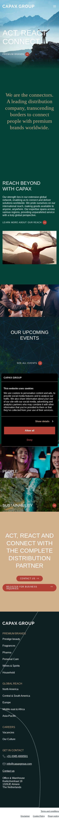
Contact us (8, 771)
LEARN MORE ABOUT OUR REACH (22, 222)
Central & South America (16, 696)
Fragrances (9, 646)
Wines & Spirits (11, 666)
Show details (42, 421)
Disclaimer (25, 816)
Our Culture (9, 739)
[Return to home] (18, 6)
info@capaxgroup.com (19, 763)
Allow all (29, 430)
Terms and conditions (50, 811)
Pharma (7, 652)
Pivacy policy (53, 816)
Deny (29, 439)
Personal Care (11, 659)
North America (10, 689)
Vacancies (8, 732)
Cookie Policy (39, 816)
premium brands (13, 54)
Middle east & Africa (14, 709)
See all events (27, 363)
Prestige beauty (11, 639)
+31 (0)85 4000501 (17, 756)
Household (9, 673)
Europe (7, 702)
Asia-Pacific (9, 716)
